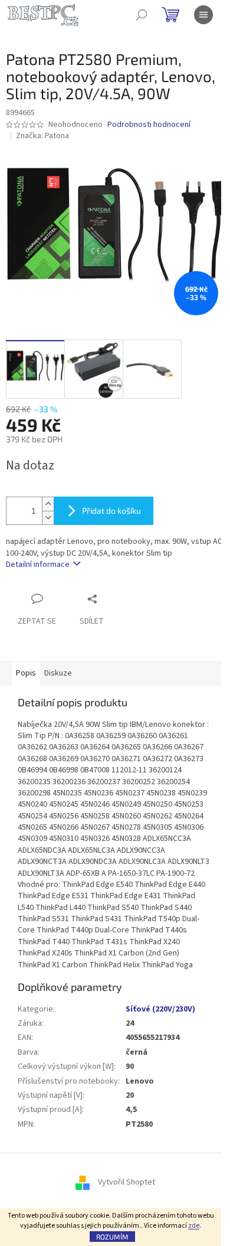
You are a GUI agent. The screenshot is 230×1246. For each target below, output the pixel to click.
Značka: (42, 136)
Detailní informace (38, 564)
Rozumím (112, 1236)
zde (193, 1226)
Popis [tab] (26, 673)
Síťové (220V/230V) (160, 1009)
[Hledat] (141, 15)
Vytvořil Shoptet (126, 1182)
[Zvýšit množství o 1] (48, 504)
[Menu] (203, 15)
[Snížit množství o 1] (48, 517)
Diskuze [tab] (58, 673)
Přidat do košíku (111, 510)
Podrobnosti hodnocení (148, 125)
